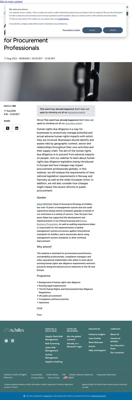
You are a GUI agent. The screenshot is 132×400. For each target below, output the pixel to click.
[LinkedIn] (12, 340)
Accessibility (36, 374)
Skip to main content (11, 1)
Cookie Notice (63, 19)
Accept (92, 30)
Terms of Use (53, 377)
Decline (113, 30)
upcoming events (76, 113)
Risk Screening (52, 343)
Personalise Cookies (71, 30)
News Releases (96, 342)
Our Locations (117, 352)
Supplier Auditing (53, 361)
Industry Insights (97, 334)
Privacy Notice (37, 377)
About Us (114, 334)
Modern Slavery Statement (81, 374)
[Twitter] (6, 340)
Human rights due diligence (53, 129)
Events (92, 346)
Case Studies (95, 338)
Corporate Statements (106, 374)
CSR (63, 374)
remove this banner (99, 396)
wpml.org (47, 396)
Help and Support (97, 350)
